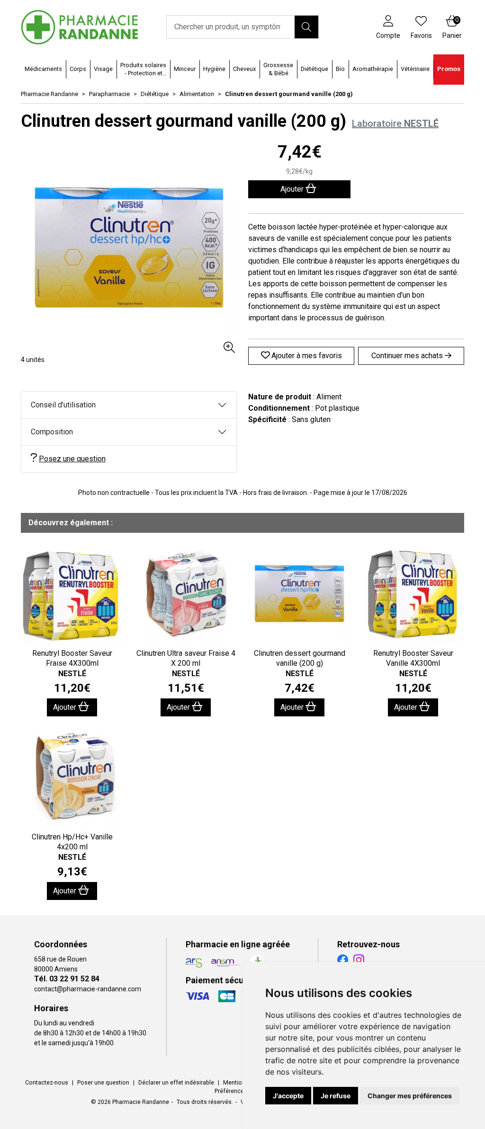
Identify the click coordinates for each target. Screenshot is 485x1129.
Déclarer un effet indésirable (176, 1082)
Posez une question (72, 458)
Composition (52, 431)
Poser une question (103, 1082)
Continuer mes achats (408, 355)
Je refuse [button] (335, 1096)
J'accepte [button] (288, 1096)
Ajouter (65, 707)
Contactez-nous (46, 1082)
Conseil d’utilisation (63, 404)
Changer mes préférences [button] (410, 1096)
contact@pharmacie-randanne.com (87, 989)
